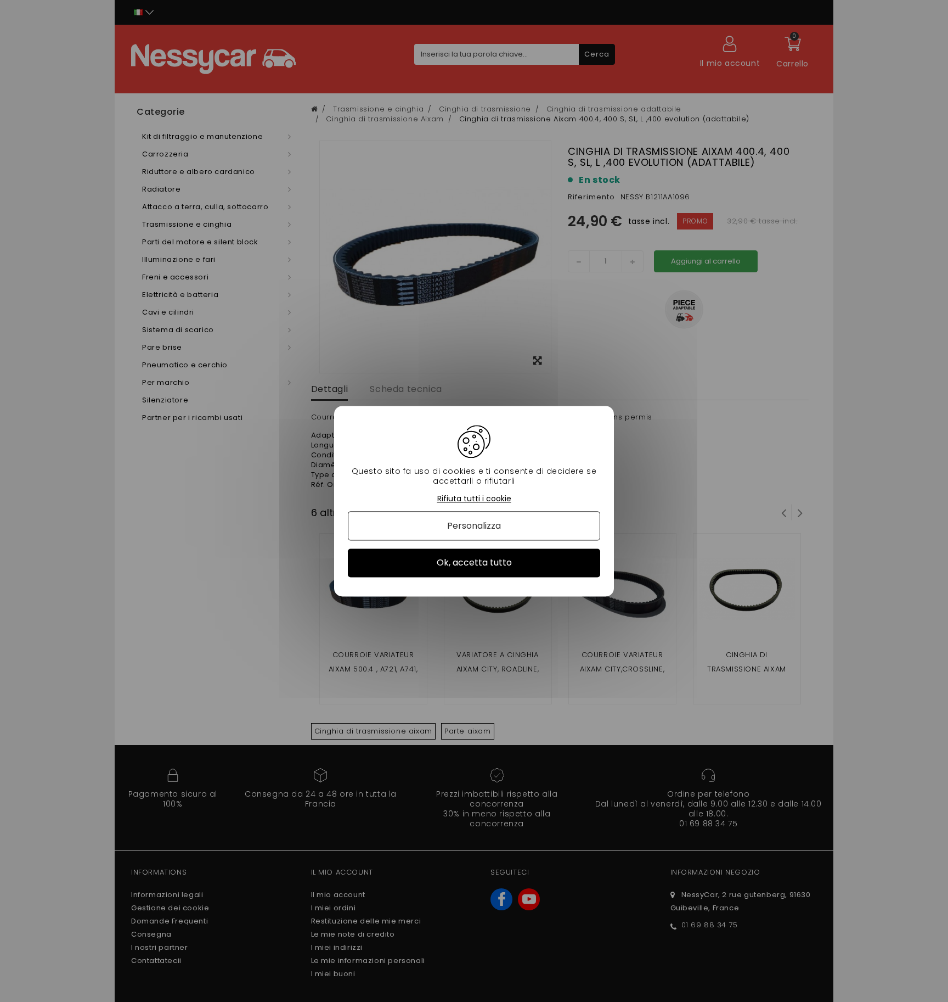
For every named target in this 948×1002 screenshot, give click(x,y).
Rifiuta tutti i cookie (474, 498)
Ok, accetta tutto (474, 563)
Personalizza (474, 526)
